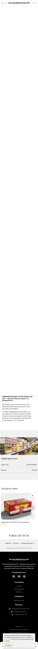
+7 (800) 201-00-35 (20, 614)
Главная (8, 543)
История (19, 586)
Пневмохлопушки (27, 543)
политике (7, 639)
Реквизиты (19, 626)
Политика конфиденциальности (19, 632)
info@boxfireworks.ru (20, 612)
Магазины (19, 592)
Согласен (8, 645)
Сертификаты (19, 589)
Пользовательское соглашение (19, 629)
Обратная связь (19, 600)
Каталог (16, 543)
